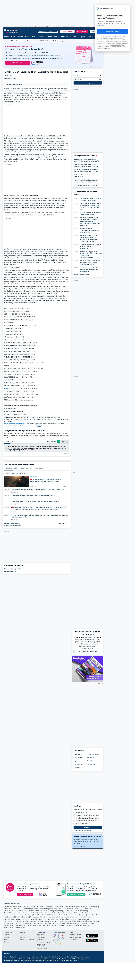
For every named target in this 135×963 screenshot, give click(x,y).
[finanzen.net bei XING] (62, 939)
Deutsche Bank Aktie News (39, 913)
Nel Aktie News (9, 923)
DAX (5, 26)
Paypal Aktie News (39, 915)
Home (6, 41)
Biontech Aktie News (22, 917)
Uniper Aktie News (22, 919)
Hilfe (21, 935)
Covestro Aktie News (36, 921)
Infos (39, 426)
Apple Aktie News (55, 913)
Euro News (16, 909)
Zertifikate (41, 37)
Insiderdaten (78, 764)
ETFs (33, 37)
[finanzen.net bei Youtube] (62, 936)
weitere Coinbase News (82, 275)
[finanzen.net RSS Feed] (60, 943)
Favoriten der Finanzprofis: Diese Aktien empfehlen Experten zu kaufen (86, 160)
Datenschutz (41, 937)
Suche (88, 83)
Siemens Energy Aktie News (52, 911)
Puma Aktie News (80, 921)
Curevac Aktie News (66, 921)
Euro (76, 26)
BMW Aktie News (20, 925)
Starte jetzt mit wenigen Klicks (14, 424)
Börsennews (8, 907)
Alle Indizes (91, 758)
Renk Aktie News (64, 915)
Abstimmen (88, 827)
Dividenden (91, 764)
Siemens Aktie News (51, 921)
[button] (67, 31)
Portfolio (77, 768)
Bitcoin (65, 26)
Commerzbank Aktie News (71, 913)
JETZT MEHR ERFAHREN (76, 894)
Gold (94, 26)
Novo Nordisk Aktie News (68, 919)
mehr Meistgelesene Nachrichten (85, 185)
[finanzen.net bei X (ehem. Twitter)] (54, 939)
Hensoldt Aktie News (10, 915)
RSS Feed (62, 523)
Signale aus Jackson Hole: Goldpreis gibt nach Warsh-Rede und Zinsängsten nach (87, 170)
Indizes (20, 37)
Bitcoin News (43, 909)
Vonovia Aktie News (85, 917)
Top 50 (76, 761)
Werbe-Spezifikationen (27, 939)
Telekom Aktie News (88, 923)
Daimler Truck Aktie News (23, 923)
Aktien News (17, 907)
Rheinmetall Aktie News (70, 909)
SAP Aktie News (24, 913)
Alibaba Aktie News (73, 923)
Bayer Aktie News (21, 911)
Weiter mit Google (112, 31)
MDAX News (49, 907)
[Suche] (57, 31)
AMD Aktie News (9, 919)
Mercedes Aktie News (56, 917)
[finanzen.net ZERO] (37, 63)
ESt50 (16, 26)
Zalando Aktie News (34, 925)
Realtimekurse (78, 758)
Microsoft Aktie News (10, 913)
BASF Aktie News (9, 911)
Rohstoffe (73, 37)
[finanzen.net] (11, 30)
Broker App (73, 939)
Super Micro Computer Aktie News (53, 925)
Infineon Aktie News (25, 915)
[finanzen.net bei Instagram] (54, 936)
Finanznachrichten (29, 907)
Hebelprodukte (53, 37)
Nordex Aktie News (71, 917)
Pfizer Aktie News (83, 919)
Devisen (90, 37)
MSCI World (28, 26)
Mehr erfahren (16, 63)
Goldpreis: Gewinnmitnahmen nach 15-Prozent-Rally (87, 176)
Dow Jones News (70, 907)
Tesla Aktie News (85, 909)
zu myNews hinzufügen (12, 526)
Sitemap (6, 942)
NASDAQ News (82, 907)
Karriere (6, 937)
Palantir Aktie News (22, 921)
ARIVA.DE (52, 961)
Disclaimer (40, 939)
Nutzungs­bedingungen (44, 942)
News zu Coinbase (32, 41)
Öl (86, 26)
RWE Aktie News (52, 915)
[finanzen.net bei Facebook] (58, 936)
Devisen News (93, 907)
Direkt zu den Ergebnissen (83, 830)
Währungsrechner (76, 937)
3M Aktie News (8, 927)
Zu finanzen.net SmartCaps (88, 652)
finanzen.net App (75, 935)
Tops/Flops (90, 761)
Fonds (27, 37)
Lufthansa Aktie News (78, 915)
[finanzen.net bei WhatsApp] (56, 943)
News (13, 37)
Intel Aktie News (9, 921)
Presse (6, 939)
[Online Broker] (12, 32)
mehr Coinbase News (11, 523)
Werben (22, 937)
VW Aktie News (20, 927)
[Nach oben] (99, 961)
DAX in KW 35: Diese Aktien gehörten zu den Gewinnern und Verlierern (86, 181)
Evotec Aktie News (36, 919)
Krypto (82, 37)
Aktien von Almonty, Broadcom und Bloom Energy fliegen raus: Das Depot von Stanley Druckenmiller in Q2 (86, 165)
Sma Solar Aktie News (41, 923)
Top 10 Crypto (42, 26)
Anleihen (64, 37)
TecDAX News (58, 907)
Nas (54, 26)
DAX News (40, 907)
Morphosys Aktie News (50, 919)
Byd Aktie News (9, 917)
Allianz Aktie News (81, 911)
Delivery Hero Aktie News (57, 923)
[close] (126, 8)
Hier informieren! (80, 846)
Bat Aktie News (8, 925)
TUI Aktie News (68, 911)
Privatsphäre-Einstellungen (41, 945)
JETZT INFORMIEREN (24, 894)
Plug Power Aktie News (89, 913)
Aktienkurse (78, 754)
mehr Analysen (9, 571)
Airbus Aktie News (93, 915)
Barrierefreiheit (42, 948)
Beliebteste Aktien (93, 754)
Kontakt (6, 935)
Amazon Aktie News (35, 911)
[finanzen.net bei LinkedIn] (58, 939)
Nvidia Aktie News (55, 909)
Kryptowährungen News (30, 909)
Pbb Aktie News (71, 925)
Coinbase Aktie (20, 41)
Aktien (6, 37)
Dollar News (8, 909)
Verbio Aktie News (84, 925)
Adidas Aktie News (93, 921)
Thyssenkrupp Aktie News (38, 917)
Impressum (40, 935)
